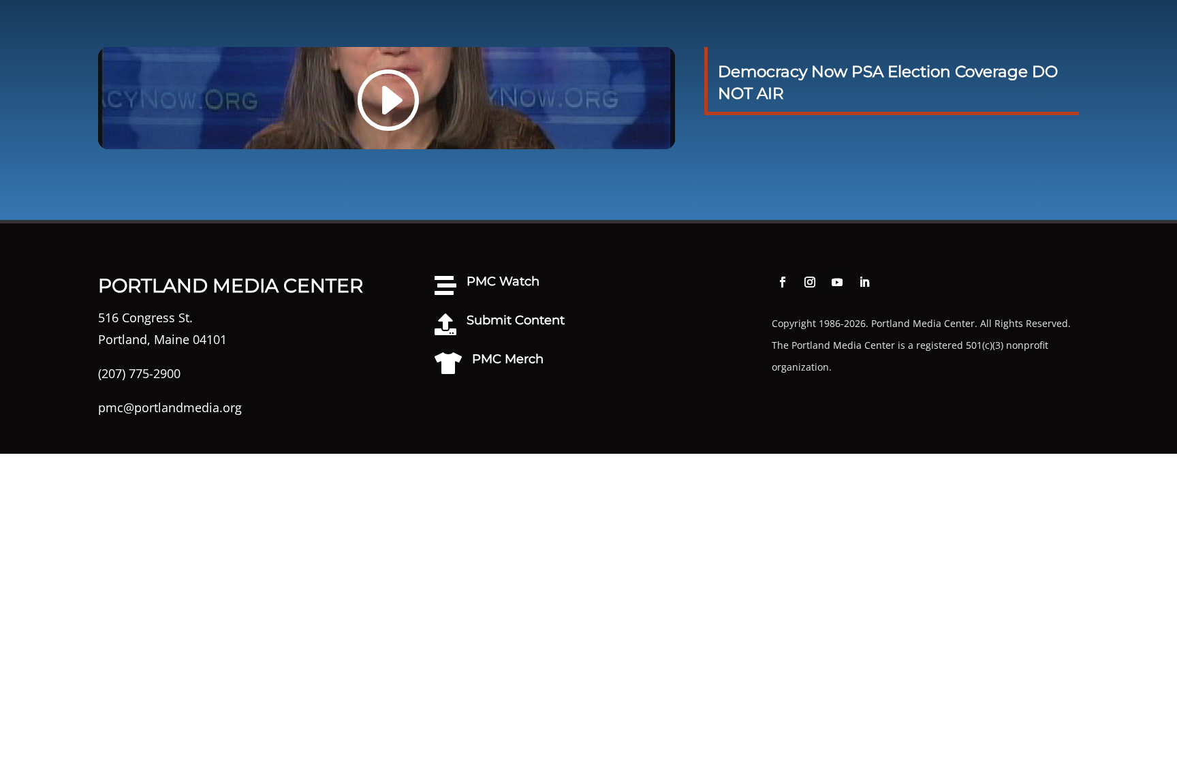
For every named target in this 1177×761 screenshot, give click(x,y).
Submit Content (516, 320)
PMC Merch (508, 359)
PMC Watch (503, 281)
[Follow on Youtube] (837, 282)
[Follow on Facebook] (783, 282)
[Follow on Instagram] (810, 282)
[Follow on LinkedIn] (864, 282)
